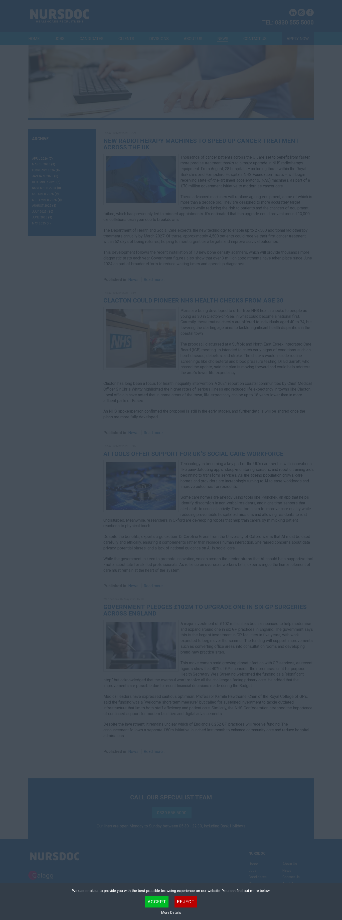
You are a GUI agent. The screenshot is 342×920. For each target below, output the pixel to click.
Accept (157, 901)
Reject (186, 901)
